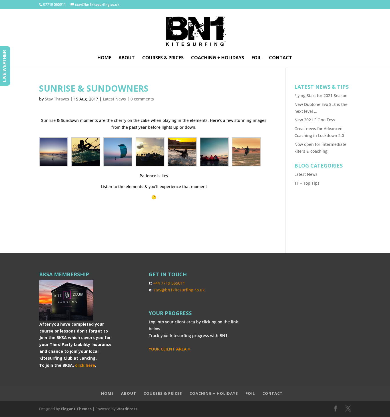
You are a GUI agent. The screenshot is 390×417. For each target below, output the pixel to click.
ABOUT (126, 58)
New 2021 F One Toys (314, 119)
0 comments (142, 99)
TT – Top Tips (306, 183)
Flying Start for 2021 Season (320, 95)
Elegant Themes (76, 408)
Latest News (114, 99)
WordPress (126, 408)
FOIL (257, 58)
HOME (104, 58)
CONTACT (280, 58)
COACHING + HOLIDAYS (217, 58)
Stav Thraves (57, 99)
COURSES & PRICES (163, 58)
